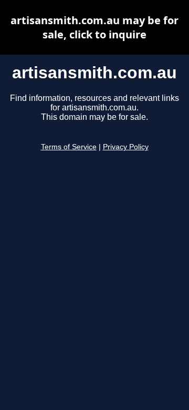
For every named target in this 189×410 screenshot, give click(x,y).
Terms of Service (69, 147)
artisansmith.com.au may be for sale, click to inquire (94, 27)
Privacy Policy (126, 147)
